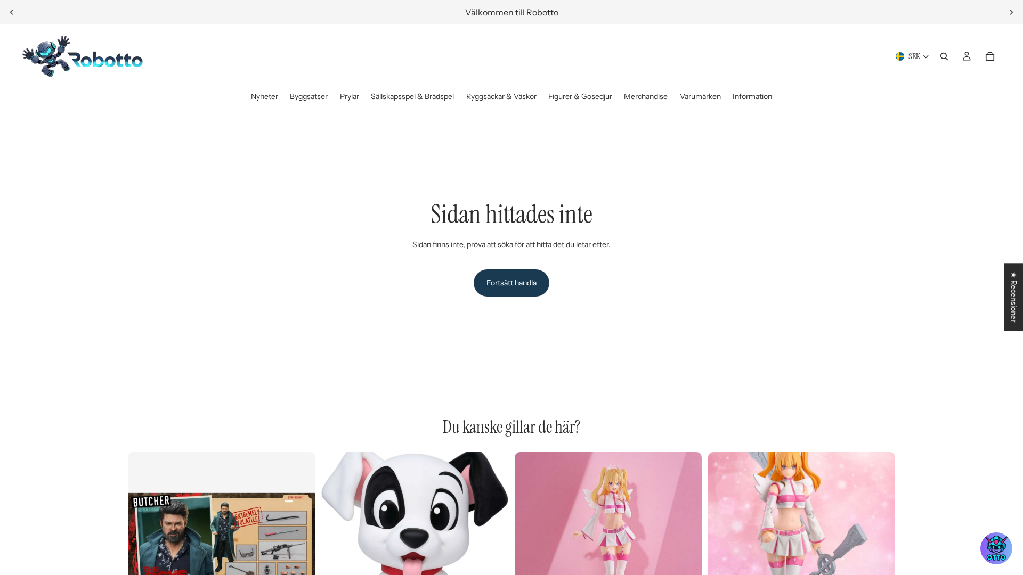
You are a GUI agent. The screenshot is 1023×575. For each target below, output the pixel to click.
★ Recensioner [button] (1014, 297)
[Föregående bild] (11, 12)
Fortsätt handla (511, 283)
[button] (996, 548)
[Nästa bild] (1011, 12)
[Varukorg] (990, 56)
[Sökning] (944, 56)
